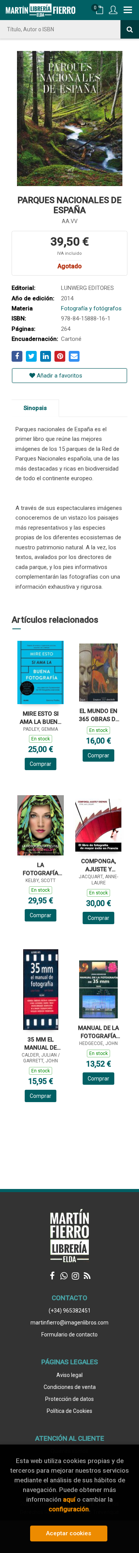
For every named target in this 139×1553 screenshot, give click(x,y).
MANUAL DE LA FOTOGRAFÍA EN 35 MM (98, 1032)
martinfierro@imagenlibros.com (69, 1322)
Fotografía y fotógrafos (91, 308)
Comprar (40, 764)
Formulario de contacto (69, 1334)
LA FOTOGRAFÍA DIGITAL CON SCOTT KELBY (40, 869)
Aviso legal (69, 1375)
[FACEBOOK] (52, 1276)
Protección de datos (69, 1399)
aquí (69, 1499)
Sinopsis (35, 408)
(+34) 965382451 (70, 1310)
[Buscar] (129, 29)
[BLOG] (87, 1276)
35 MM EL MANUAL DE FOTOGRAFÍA (40, 1043)
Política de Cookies (69, 1411)
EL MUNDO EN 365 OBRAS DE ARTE (99, 715)
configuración (69, 1509)
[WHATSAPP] (64, 1276)
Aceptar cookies (68, 1533)
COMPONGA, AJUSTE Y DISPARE (98, 865)
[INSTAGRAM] (75, 1276)
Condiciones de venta (70, 1387)
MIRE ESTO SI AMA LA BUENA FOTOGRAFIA (40, 717)
